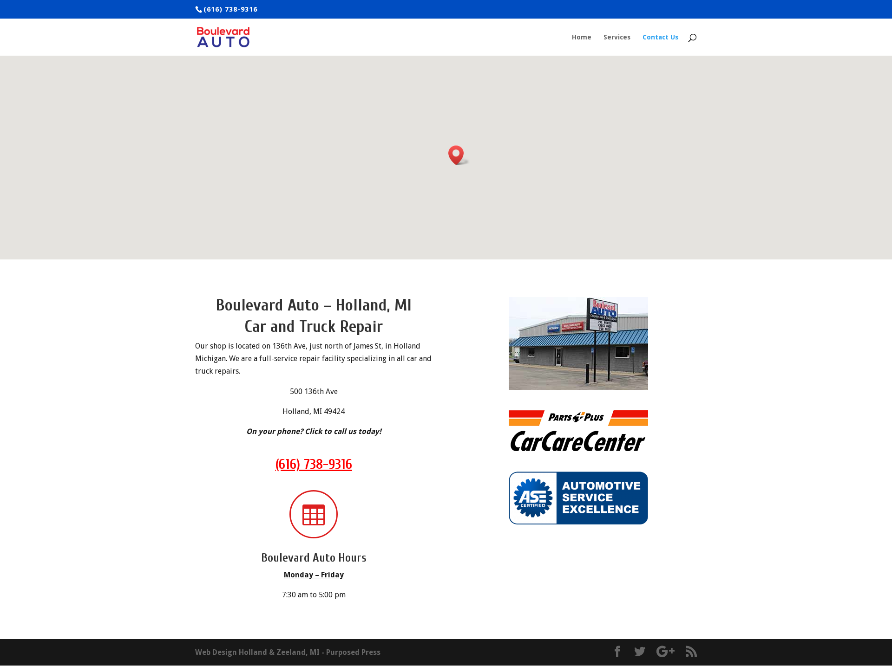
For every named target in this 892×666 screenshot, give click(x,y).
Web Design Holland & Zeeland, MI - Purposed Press (287, 652)
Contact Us (660, 37)
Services (616, 37)
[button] (459, 155)
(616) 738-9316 (313, 464)
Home (581, 37)
